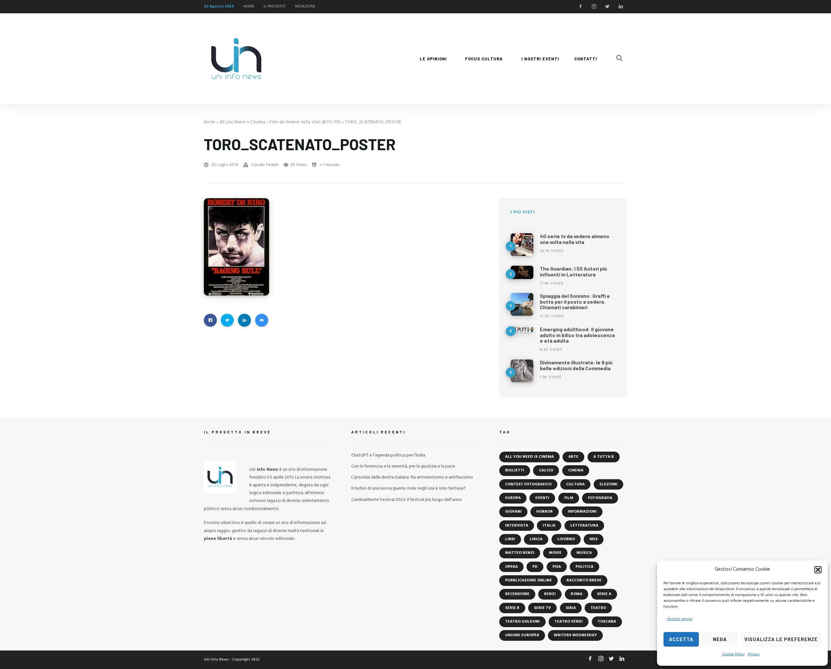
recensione (517, 594)
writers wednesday (575, 635)
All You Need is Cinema (529, 457)
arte (573, 457)
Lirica (536, 539)
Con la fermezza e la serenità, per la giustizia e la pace (403, 466)
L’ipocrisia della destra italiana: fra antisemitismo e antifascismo (412, 477)
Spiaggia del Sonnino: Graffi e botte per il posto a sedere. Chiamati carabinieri (575, 301)
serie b (512, 608)
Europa (513, 498)
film (568, 498)
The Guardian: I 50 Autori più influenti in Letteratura (573, 271)
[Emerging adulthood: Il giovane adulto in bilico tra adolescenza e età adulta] (522, 329)
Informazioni (582, 511)
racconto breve (584, 580)
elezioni (608, 484)
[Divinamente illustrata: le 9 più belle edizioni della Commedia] (522, 370)
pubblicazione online (528, 580)
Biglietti (514, 470)
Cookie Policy (733, 654)
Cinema (575, 470)
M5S (593, 539)
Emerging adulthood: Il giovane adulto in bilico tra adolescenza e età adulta (577, 335)
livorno (566, 539)
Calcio (546, 470)
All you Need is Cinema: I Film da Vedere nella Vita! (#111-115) (280, 122)
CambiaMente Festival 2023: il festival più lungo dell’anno (406, 500)
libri (510, 539)
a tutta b (603, 457)
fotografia (600, 498)
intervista (516, 525)
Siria (571, 608)
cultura (575, 484)
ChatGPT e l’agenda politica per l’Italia (388, 455)
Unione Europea (522, 635)
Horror (544, 511)
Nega (720, 639)
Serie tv (542, 608)
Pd (535, 567)
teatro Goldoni (522, 621)
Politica (584, 567)
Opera (511, 567)
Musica (584, 553)
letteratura (584, 525)
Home (210, 122)
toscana (607, 621)
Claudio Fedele (265, 165)
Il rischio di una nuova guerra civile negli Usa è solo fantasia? (408, 488)
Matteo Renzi (519, 553)
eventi (542, 498)
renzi (550, 594)
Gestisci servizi (679, 619)
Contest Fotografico (528, 484)
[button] (818, 569)
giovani (513, 511)
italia (549, 525)
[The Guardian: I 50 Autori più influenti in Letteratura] (522, 272)
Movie (555, 553)
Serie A (604, 594)
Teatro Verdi (568, 621)
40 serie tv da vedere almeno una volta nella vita (574, 239)
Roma (576, 594)
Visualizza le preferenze (781, 639)
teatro (598, 608)
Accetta (681, 639)
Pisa (556, 567)
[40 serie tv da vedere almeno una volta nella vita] (522, 244)
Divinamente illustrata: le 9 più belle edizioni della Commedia (576, 365)
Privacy (754, 654)
